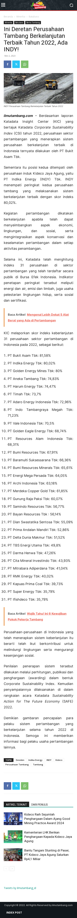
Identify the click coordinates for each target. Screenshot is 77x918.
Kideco (59, 760)
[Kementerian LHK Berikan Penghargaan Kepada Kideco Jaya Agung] (13, 836)
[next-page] (12, 868)
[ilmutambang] (38, 5)
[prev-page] (6, 868)
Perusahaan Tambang (17, 764)
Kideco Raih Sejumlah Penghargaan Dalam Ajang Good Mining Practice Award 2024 (47, 819)
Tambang (38, 764)
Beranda (8, 16)
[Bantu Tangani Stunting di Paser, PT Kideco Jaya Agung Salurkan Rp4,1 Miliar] (13, 854)
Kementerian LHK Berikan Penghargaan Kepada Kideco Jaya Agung (48, 837)
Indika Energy (35, 760)
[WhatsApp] (24, 64)
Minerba (20, 16)
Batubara (34, 16)
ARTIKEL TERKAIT (16, 804)
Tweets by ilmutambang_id (20, 888)
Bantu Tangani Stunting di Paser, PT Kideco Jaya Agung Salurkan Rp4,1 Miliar (46, 854)
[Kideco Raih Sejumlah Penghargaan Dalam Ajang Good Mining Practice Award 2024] (13, 818)
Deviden (20, 760)
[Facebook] (7, 64)
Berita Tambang (33, 22)
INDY (49, 760)
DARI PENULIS (39, 804)
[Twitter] (16, 64)
